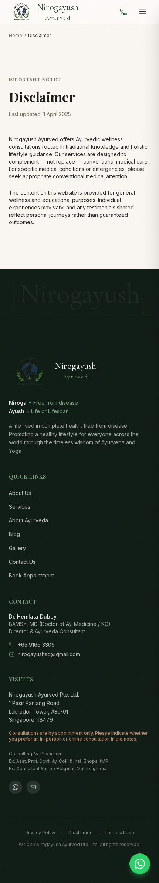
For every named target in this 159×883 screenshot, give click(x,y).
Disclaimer (79, 832)
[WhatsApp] (15, 787)
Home (15, 35)
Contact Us (22, 562)
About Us (20, 493)
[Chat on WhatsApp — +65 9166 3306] (139, 863)
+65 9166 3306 (36, 644)
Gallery (17, 548)
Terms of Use (119, 832)
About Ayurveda (28, 520)
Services (19, 506)
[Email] (33, 787)
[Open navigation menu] (142, 11)
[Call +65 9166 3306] (123, 11)
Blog (14, 534)
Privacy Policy (40, 832)
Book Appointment (31, 575)
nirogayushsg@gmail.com (49, 654)
